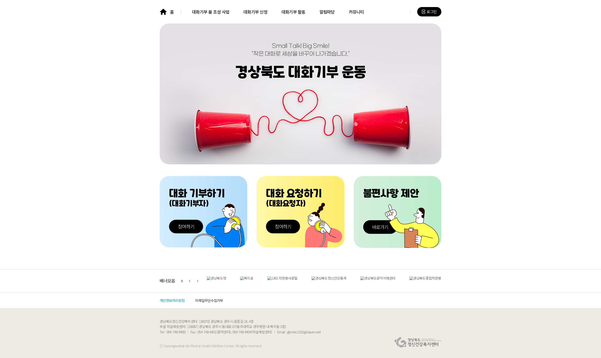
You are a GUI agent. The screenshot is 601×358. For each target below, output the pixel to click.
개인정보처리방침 (172, 300)
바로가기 (380, 226)
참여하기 (186, 226)
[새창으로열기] (216, 283)
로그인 (432, 11)
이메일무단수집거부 (209, 300)
